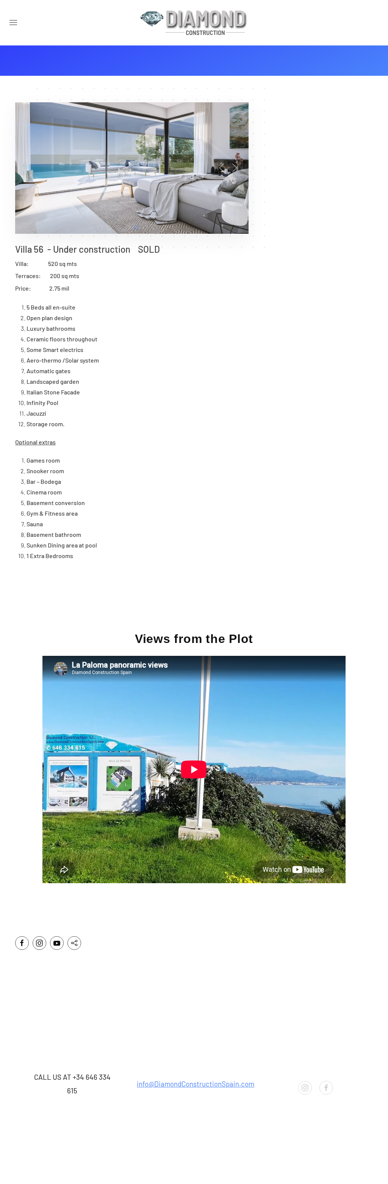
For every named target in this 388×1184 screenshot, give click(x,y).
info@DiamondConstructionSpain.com (195, 1083)
